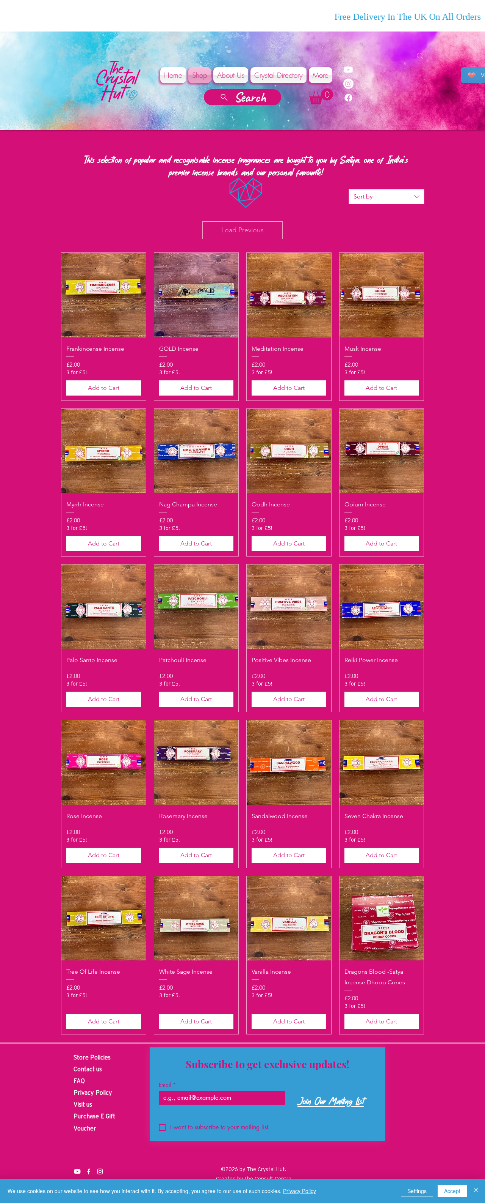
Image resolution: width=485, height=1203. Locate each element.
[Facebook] (348, 98)
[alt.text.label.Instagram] (100, 1171)
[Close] (475, 1191)
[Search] (420, 56)
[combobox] (386, 196)
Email (167, 1085)
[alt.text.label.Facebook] (88, 1171)
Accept (452, 1191)
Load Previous (242, 230)
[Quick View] (103, 295)
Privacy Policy (299, 1191)
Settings (417, 1191)
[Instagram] (348, 84)
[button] (321, 96)
